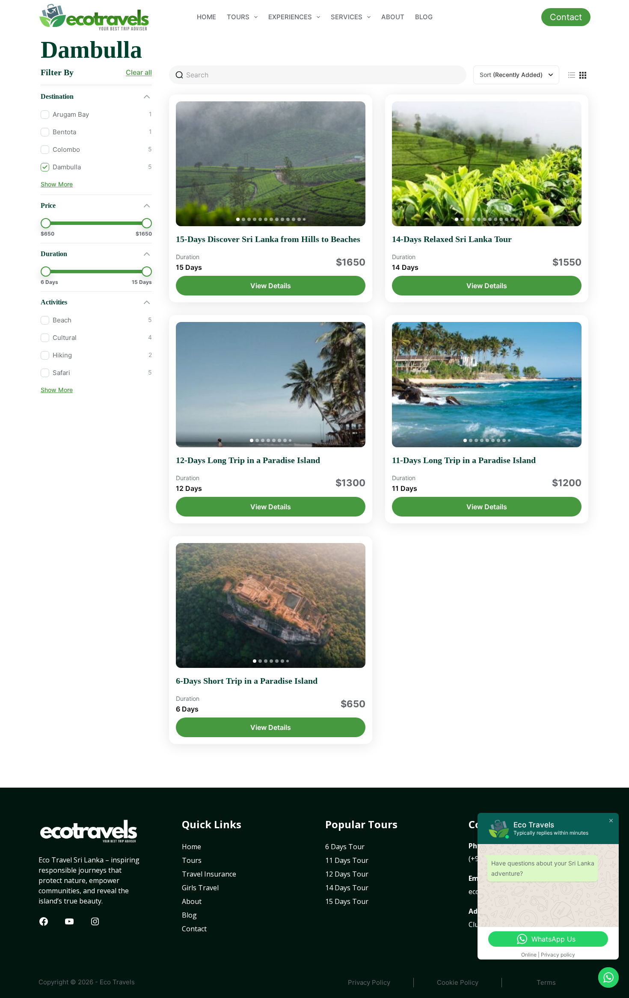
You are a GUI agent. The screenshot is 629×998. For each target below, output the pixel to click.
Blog (424, 17)
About (392, 17)
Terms (546, 982)
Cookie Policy (457, 982)
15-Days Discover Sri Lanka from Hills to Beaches (268, 239)
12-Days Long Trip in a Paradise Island (248, 460)
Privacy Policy (369, 982)
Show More (57, 184)
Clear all (139, 72)
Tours (238, 17)
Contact (566, 17)
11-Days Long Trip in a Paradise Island (464, 460)
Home (206, 17)
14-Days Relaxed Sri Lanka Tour (452, 239)
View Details (270, 285)
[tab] (238, 219)
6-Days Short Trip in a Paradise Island (246, 680)
